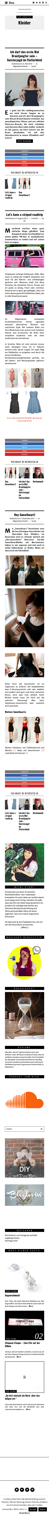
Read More (24, 1513)
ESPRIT (29, 418)
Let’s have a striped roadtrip (10, 195)
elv (35, 66)
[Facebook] (33, 2)
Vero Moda (13, 418)
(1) (14, 750)
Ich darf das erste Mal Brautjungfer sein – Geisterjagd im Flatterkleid (24, 55)
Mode (25, 66)
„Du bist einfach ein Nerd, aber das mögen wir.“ (22, 1397)
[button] (41, 1129)
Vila (30, 421)
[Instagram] (43, 2)
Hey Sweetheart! (24, 194)
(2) (42, 750)
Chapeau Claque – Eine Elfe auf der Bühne (22, 1344)
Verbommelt (38, 481)
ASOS (22, 418)
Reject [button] (42, 1509)
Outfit (35, 218)
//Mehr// (24, 927)
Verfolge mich (11, 1241)
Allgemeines (17, 66)
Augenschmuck (12, 1295)
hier (26, 1509)
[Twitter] (36, 2)
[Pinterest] (39, 2)
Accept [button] (33, 1509)
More (31, 1306)
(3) (26, 753)
